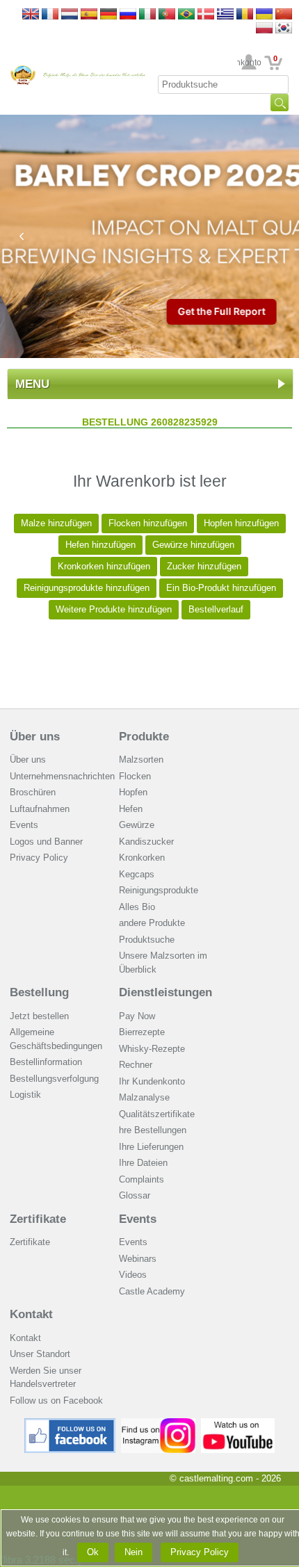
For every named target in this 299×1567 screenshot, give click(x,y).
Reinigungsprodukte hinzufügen (87, 588)
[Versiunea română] (244, 15)
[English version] (30, 15)
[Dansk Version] (205, 15)
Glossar (134, 1195)
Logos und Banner (46, 841)
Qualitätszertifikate (157, 1114)
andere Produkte (152, 923)
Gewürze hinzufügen (193, 544)
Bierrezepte (142, 1032)
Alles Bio (137, 907)
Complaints (141, 1179)
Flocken (135, 776)
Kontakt (31, 1314)
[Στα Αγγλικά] (225, 15)
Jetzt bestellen (39, 1016)
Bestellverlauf (215, 609)
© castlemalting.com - (225, 1478)
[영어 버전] (283, 29)
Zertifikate (38, 1219)
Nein (133, 1552)
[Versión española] (89, 15)
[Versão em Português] (167, 15)
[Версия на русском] (128, 15)
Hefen (131, 809)
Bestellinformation (46, 1062)
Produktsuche (147, 939)
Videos (133, 1274)
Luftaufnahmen (40, 809)
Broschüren (33, 792)
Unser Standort (40, 1354)
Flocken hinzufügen (147, 523)
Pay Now (137, 1016)
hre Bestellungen (152, 1130)
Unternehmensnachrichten (62, 776)
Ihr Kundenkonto (249, 62)
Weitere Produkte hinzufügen (114, 609)
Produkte (144, 736)
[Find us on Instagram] (158, 1423)
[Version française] (50, 15)
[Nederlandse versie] (69, 15)
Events (24, 825)
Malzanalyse (144, 1097)
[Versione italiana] (147, 15)
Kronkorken (142, 857)
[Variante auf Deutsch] (108, 15)
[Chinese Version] (283, 15)
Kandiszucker (146, 841)
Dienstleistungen (165, 992)
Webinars (137, 1258)
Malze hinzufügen (56, 523)
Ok (93, 1552)
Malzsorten (141, 759)
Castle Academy (152, 1291)
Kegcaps (136, 874)
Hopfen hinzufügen (241, 523)
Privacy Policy (39, 857)
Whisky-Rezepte (152, 1049)
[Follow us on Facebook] (70, 1423)
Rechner (135, 1064)
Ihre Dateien (143, 1163)
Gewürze (136, 825)
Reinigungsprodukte (158, 890)
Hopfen (133, 792)
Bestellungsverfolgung (54, 1078)
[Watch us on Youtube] (238, 1423)
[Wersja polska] (264, 29)
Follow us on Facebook (56, 1400)
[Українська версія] (264, 15)
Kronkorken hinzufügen (104, 566)
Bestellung (39, 992)
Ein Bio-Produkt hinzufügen (221, 588)
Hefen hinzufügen (100, 544)
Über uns (35, 736)
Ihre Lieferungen (151, 1147)
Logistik (25, 1094)
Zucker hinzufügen (204, 566)
